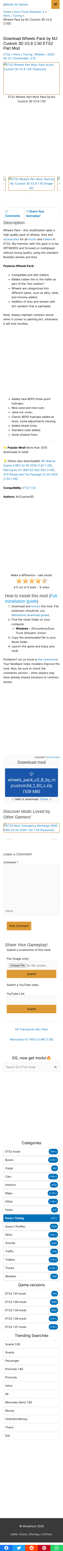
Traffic (9, 1251)
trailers (47, 239)
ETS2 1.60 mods (16, 1302)
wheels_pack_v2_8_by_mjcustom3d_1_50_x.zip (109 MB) (31, 785)
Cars (8, 1176)
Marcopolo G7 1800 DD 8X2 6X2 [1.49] (28, 470)
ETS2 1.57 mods (15, 1327)
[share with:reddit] (31, 1548)
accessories (11, 239)
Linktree (46, 1534)
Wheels (40, 54)
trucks (32, 239)
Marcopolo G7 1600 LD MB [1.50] (31, 1039)
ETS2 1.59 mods (15, 1310)
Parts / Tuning (14, 1218)
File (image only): (18, 958)
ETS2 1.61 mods (15, 1293)
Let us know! (53, 757)
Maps (8, 1193)
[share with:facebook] (6, 1548)
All (6, 1394)
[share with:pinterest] (44, 1548)
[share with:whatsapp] (56, 1548)
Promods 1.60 (14, 1369)
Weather (10, 1276)
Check (44, 799)
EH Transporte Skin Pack (31, 1029)
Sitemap (34, 1534)
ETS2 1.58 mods (15, 1318)
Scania (9, 1352)
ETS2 (6, 54)
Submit (31, 974)
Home (23, 1534)
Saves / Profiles (15, 1226)
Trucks (9, 1268)
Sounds (10, 1243)
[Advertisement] (31, 1106)
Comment (10, 862)
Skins (8, 1234)
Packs (9, 1210)
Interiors (10, 1185)
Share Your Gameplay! (35, 213)
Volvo (8, 1385)
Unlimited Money (16, 1419)
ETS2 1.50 (29, 488)
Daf (7, 1435)
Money (9, 1410)
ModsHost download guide (30, 615)
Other (9, 1201)
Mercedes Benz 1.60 (18, 1402)
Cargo (9, 1168)
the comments (47, 659)
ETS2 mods (12, 1151)
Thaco (9, 1427)
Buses (9, 1160)
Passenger (12, 1360)
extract (35, 606)
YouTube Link (16, 993)
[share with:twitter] (19, 1548)
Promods (11, 1377)
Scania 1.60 (12, 1344)
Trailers (10, 1259)
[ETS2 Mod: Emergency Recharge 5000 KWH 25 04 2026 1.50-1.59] (31, 828)
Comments (12, 215)
